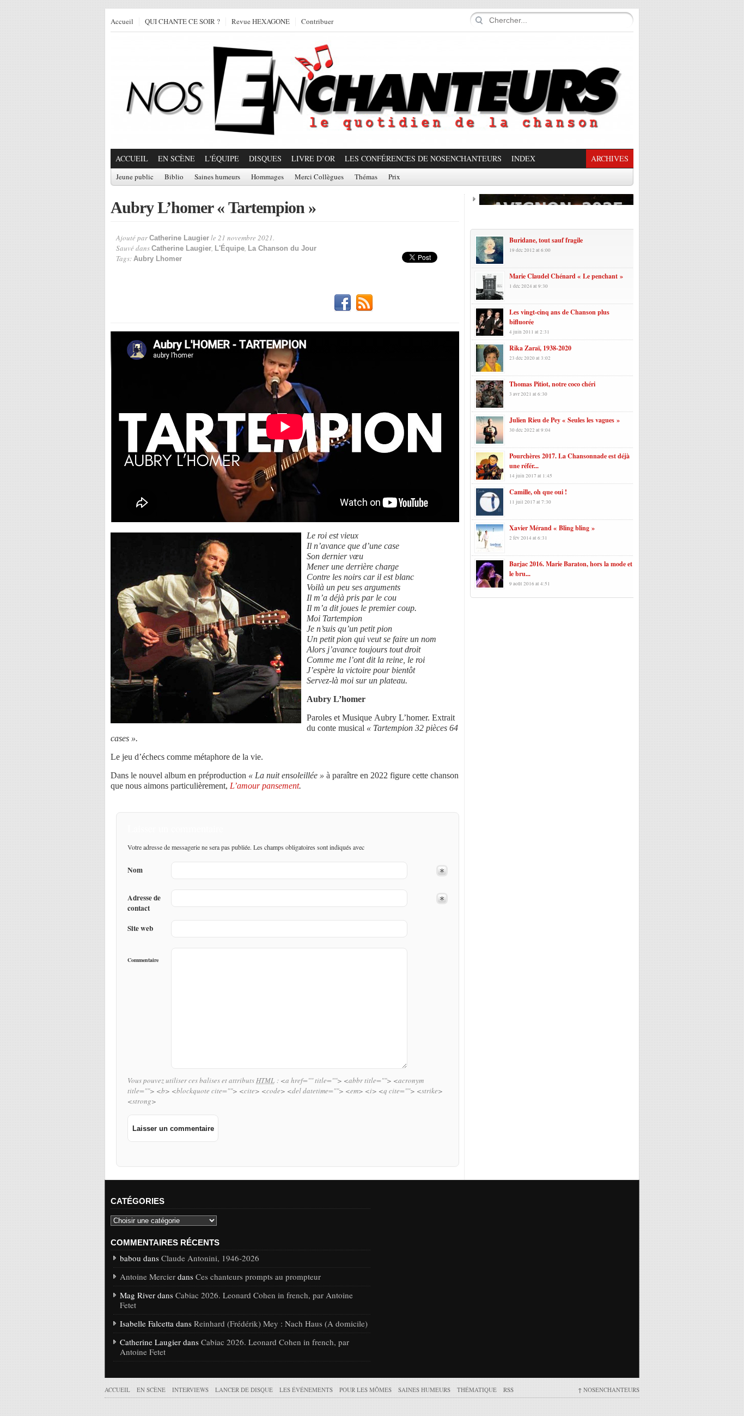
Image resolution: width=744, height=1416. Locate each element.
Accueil (122, 21)
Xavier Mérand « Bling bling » (552, 527)
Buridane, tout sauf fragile (546, 240)
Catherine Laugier (179, 238)
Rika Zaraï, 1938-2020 (540, 348)
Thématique (477, 1389)
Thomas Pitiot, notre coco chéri (552, 384)
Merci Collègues (319, 177)
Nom (135, 870)
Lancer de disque (244, 1389)
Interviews (190, 1389)
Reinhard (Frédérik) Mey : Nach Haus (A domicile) (281, 1323)
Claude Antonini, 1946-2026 (210, 1257)
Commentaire (142, 960)
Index (523, 158)
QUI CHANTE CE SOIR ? (182, 21)
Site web (140, 928)
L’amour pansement (264, 785)
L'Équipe (222, 158)
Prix (394, 177)
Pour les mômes (365, 1389)
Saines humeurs (217, 177)
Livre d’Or (313, 158)
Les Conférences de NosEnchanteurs (423, 158)
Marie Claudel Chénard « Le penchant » (566, 276)
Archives (610, 158)
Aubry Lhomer (157, 259)
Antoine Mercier (147, 1276)
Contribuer (317, 21)
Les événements (306, 1389)
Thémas (366, 177)
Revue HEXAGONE (260, 21)
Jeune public (135, 177)
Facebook (342, 303)
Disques (265, 158)
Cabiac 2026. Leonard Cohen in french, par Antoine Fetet (236, 1300)
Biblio (174, 177)
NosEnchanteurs (608, 1389)
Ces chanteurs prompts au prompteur (258, 1276)
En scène (176, 158)
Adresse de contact (144, 903)
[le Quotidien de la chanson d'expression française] (372, 90)
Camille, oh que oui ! (538, 492)
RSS (364, 303)
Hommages (267, 177)
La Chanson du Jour (282, 248)
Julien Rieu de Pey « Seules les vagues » (564, 420)
